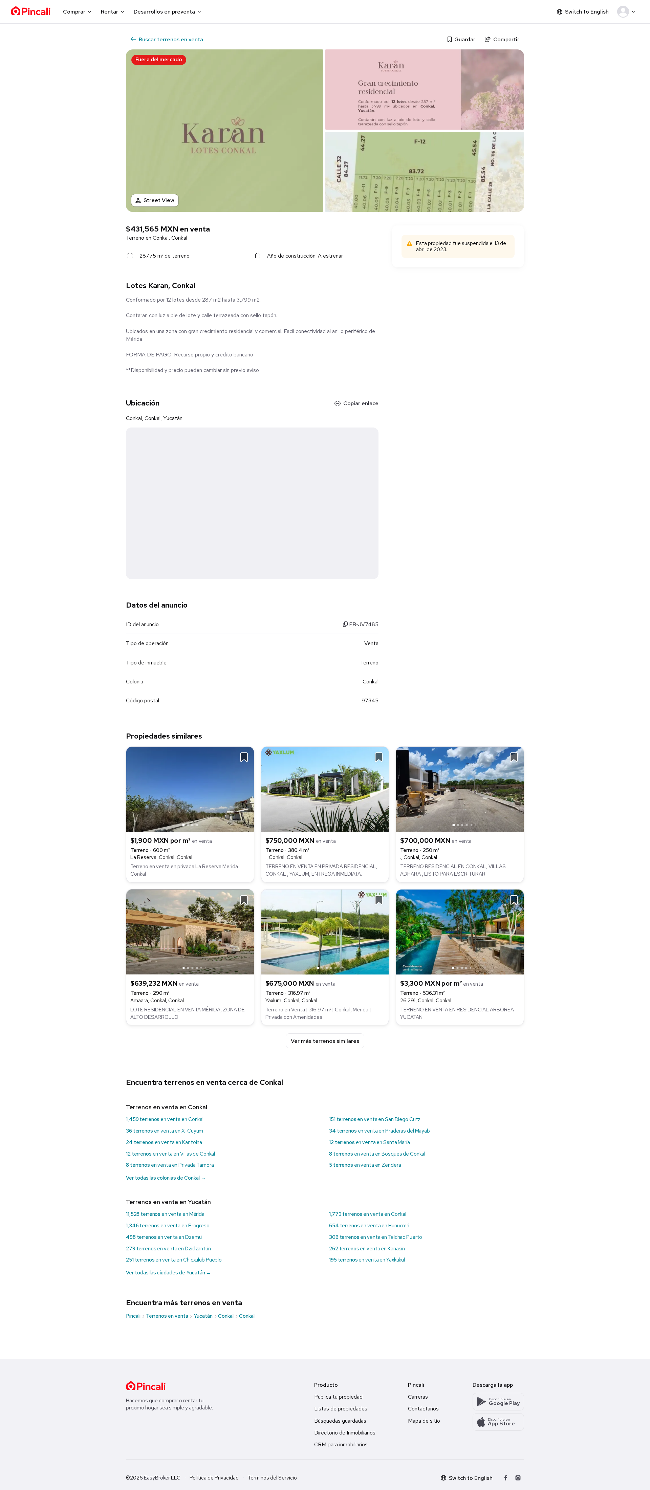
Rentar (109, 11)
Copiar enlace (360, 403)
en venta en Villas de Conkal (170, 1154)
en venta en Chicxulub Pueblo (174, 1259)
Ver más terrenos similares (325, 1041)
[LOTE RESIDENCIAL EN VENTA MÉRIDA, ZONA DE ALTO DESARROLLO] (190, 931)
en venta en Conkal (164, 1119)
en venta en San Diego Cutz (374, 1119)
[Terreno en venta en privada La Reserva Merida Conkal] (190, 788)
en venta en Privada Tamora (170, 1165)
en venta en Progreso (168, 1225)
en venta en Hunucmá (369, 1225)
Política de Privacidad (214, 1478)
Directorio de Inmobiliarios (344, 1432)
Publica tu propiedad (338, 1396)
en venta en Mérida (165, 1214)
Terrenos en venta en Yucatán (168, 1202)
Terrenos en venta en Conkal (166, 1107)
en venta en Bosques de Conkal (377, 1154)
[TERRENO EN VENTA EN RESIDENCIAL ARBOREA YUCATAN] (460, 931)
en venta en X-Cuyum (164, 1130)
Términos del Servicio (272, 1478)
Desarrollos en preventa (164, 11)
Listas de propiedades (340, 1408)
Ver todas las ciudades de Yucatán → (168, 1272)
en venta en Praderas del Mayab (379, 1130)
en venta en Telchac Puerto (375, 1237)
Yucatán (203, 1316)
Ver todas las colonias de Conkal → (166, 1178)
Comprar (74, 11)
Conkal (226, 1316)
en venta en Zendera (365, 1165)
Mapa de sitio (424, 1420)
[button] (627, 11)
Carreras (418, 1396)
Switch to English (587, 11)
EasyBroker (157, 1477)
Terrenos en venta (167, 1316)
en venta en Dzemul (164, 1237)
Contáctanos (423, 1408)
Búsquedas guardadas (340, 1420)
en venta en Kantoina (164, 1142)
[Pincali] (146, 1385)
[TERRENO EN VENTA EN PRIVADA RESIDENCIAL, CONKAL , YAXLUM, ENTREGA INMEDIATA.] (325, 788)
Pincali (133, 1316)
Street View (159, 200)
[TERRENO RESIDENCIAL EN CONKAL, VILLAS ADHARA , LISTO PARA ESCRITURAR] (460, 788)
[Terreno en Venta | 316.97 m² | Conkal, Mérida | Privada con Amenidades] (325, 931)
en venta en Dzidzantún (168, 1248)
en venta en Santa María (369, 1142)
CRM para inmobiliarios (341, 1444)
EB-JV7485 (363, 624)
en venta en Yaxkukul (367, 1259)
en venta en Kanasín (367, 1248)
